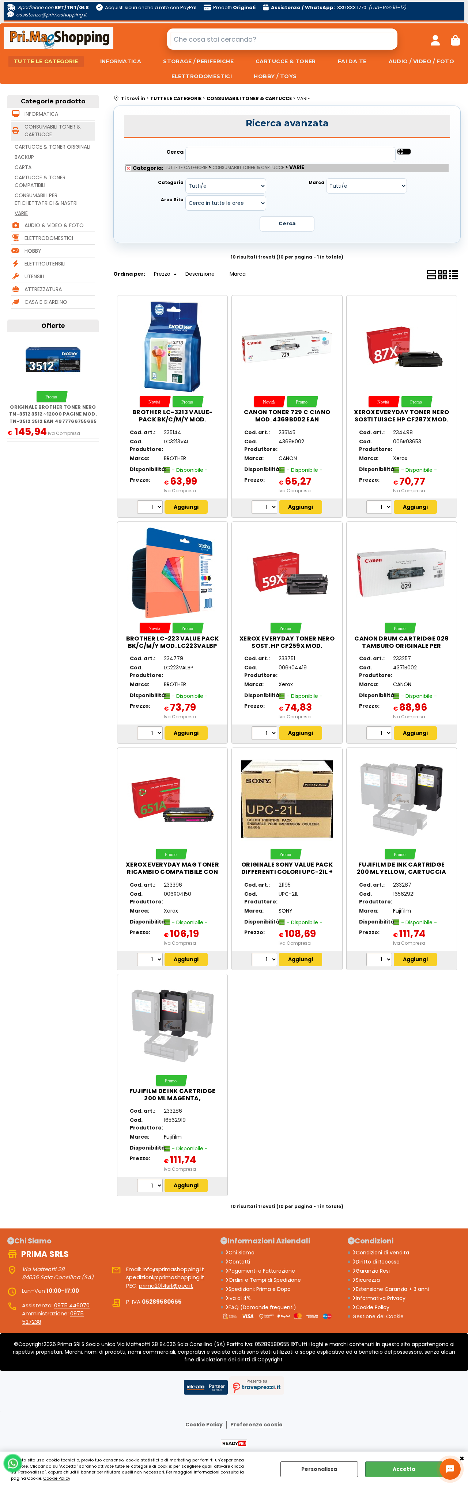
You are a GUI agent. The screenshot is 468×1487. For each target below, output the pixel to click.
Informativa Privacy (380, 1298)
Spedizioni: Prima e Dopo (260, 1289)
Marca (316, 183)
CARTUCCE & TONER (286, 61)
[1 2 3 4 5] (380, 508)
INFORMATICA (120, 61)
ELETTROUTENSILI (44, 263)
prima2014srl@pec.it (166, 1285)
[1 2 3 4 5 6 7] (151, 508)
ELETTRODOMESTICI (201, 76)
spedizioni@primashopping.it (165, 1277)
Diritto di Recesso (378, 1261)
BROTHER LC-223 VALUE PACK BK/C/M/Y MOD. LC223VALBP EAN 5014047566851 (172, 645)
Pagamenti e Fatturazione (262, 1270)
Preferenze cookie (256, 1424)
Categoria (171, 183)
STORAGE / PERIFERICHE (198, 61)
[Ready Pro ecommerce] (234, 1443)
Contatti (239, 1261)
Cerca (175, 152)
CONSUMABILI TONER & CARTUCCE (52, 130)
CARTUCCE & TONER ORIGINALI (52, 146)
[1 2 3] (380, 734)
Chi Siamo (241, 1252)
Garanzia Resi (373, 1270)
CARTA (23, 167)
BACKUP (24, 157)
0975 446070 (72, 1305)
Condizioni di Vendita (382, 1252)
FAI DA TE (352, 61)
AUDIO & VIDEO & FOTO (54, 225)
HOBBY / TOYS (275, 76)
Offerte (53, 325)
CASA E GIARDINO (45, 302)
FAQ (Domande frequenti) (262, 1307)
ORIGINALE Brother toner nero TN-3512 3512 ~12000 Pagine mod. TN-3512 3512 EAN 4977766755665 (53, 414)
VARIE (21, 213)
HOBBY (32, 251)
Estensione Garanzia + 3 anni (392, 1289)
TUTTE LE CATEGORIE (46, 61)
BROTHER (175, 458)
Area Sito (172, 200)
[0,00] (455, 39)
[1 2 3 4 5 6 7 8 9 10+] (265, 734)
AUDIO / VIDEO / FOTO (421, 61)
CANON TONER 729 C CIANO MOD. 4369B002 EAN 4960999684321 (287, 419)
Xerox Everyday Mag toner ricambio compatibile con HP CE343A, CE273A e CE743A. (172, 871)
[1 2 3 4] (265, 508)
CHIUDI (461, 1459)
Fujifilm (402, 910)
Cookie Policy (56, 1478)
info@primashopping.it (173, 1269)
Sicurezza (368, 1280)
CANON (288, 458)
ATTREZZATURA (43, 289)
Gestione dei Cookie (378, 1316)
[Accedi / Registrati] (435, 39)
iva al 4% (240, 1298)
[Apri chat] (450, 1469)
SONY (285, 910)
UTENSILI (34, 276)
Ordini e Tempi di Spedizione (265, 1280)
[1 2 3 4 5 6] (151, 734)
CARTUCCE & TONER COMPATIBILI (40, 181)
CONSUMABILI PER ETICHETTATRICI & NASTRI (46, 199)
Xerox (400, 458)
